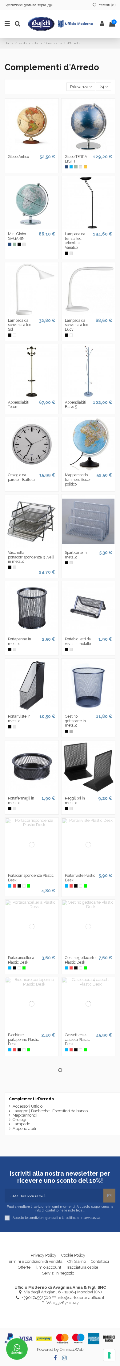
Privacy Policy (43, 1255)
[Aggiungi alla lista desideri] (27, 150)
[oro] (85, 166)
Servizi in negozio (58, 1273)
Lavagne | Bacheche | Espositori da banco (50, 1111)
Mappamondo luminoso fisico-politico (78, 479)
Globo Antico (18, 157)
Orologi (19, 1120)
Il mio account (48, 1267)
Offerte (24, 1267)
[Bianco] (14, 335)
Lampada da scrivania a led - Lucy (78, 325)
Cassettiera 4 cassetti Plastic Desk (77, 1039)
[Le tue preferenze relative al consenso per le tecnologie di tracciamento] (109, 1355)
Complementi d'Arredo (31, 1099)
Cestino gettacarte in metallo (75, 721)
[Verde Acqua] (75, 166)
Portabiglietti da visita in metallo (78, 641)
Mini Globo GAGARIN (17, 236)
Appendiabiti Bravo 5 (75, 404)
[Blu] (66, 166)
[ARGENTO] (71, 731)
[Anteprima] (36, 150)
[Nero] (19, 244)
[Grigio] (80, 166)
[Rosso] (14, 885)
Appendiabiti (24, 1128)
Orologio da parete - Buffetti (21, 477)
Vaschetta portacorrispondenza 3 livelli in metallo (31, 557)
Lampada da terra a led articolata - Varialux (75, 241)
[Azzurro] (71, 166)
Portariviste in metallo (19, 718)
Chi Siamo (76, 1261)
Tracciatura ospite (82, 1267)
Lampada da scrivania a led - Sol (21, 325)
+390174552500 (36, 1297)
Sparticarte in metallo (76, 554)
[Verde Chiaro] (28, 885)
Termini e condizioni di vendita (34, 1261)
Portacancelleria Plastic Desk (21, 960)
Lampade (21, 1124)
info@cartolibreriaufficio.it (81, 1297)
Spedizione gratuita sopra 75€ (29, 5)
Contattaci (100, 1261)
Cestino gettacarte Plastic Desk (80, 960)
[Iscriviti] (109, 1196)
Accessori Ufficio (27, 1106)
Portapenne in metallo (19, 641)
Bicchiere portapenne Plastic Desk (23, 1039)
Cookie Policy (73, 1255)
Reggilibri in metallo (75, 800)
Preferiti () (106, 5)
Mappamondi (25, 1115)
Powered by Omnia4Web (60, 1349)
